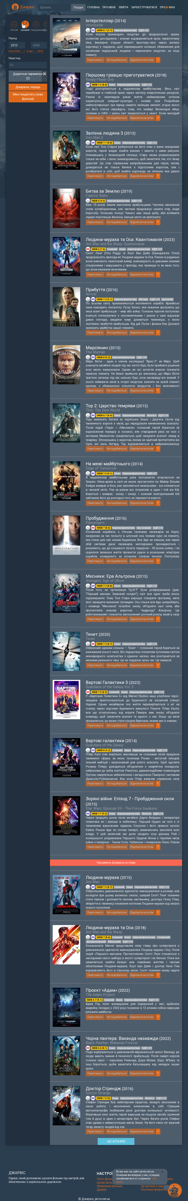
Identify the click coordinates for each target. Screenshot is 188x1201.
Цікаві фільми (106, 1182)
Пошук (78, 7)
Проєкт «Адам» (108, 990)
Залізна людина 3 (110, 133)
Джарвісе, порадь (28, 87)
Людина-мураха (109, 877)
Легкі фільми (106, 1179)
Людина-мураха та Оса (116, 927)
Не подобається (116, 59)
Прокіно (167, 7)
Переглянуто (95, 59)
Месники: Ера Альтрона (117, 576)
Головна (93, 7)
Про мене (109, 7)
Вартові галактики (111, 740)
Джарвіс (27, 7)
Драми (101, 1189)
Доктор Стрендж (109, 1088)
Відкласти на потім (142, 59)
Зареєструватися (144, 7)
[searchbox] (28, 65)
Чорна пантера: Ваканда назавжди (128, 1038)
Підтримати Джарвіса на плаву (116, 862)
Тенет (98, 634)
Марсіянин (103, 347)
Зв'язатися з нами (153, 1186)
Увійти (123, 7)
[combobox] (28, 65)
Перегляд (14, 58)
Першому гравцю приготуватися (126, 75)
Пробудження (106, 518)
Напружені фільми (109, 1186)
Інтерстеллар (106, 20)
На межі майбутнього (114, 463)
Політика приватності (155, 1189)
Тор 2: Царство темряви (117, 405)
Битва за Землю (109, 191)
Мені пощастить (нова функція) (28, 97)
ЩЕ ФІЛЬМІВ (116, 1141)
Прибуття (102, 289)
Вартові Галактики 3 (113, 682)
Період (13, 38)
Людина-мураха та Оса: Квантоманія (130, 239)
